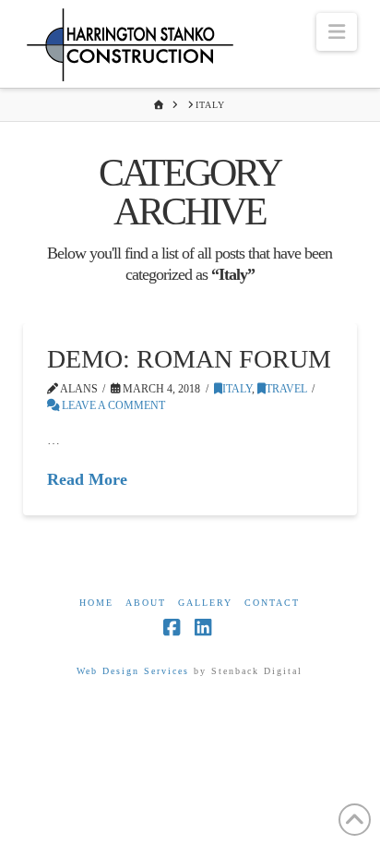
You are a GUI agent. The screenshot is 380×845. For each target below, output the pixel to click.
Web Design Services (133, 671)
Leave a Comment (112, 405)
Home (96, 603)
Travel (286, 388)
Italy (237, 388)
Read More (87, 479)
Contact (272, 603)
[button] (336, 32)
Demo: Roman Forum (189, 358)
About (145, 603)
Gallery (205, 603)
